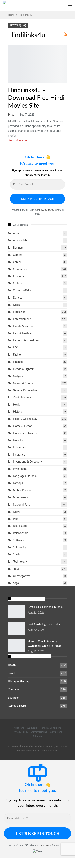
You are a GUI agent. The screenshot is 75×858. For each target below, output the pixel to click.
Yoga (16, 583)
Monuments (20, 497)
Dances (17, 297)
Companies (20, 269)
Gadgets (18, 376)
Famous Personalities (26, 340)
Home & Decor (22, 426)
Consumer (19, 276)
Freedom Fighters (23, 369)
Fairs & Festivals (23, 333)
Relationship (20, 533)
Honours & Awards (25, 433)
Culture (17, 283)
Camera (17, 255)
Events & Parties (23, 326)
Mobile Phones (22, 490)
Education (19, 312)
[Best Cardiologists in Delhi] (16, 628)
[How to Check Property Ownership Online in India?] (16, 645)
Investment (20, 469)
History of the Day (25, 419)
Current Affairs (22, 290)
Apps (16, 233)
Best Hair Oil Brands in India (45, 607)
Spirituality (19, 547)
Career (17, 262)
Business (18, 247)
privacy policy (46, 210)
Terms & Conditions (50, 728)
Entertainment (9, 82)
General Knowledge (25, 390)
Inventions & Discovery (27, 461)
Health (17, 404)
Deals (16, 305)
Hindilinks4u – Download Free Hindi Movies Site (36, 98)
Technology (20, 561)
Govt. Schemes (22, 397)
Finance (18, 362)
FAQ (15, 347)
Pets (15, 519)
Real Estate (20, 526)
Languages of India (25, 476)
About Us (19, 728)
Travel (16, 569)
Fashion (17, 354)
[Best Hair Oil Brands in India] (16, 611)
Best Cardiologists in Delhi (44, 624)
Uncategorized (22, 576)
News (16, 512)
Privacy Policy (20, 732)
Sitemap (37, 736)
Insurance (19, 454)
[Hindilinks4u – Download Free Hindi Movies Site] (37, 64)
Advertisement (39, 732)
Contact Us (56, 732)
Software (18, 540)
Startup (17, 554)
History (17, 411)
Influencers (20, 447)
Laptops (18, 483)
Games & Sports (23, 383)
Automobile (20, 240)
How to (18, 440)
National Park (21, 504)
